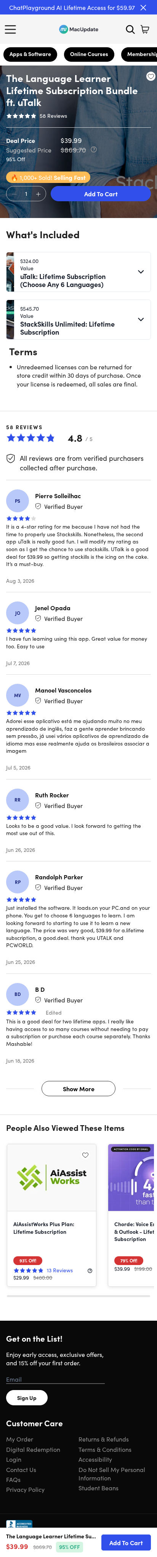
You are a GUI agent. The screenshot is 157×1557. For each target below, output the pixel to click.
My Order (19, 1439)
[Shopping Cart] (144, 29)
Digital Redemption (33, 1449)
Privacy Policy (25, 1489)
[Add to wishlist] (150, 76)
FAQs (13, 1479)
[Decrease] (14, 194)
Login (13, 1459)
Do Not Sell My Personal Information (111, 1473)
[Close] (143, 7)
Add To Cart (101, 193)
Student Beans (98, 1487)
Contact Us (21, 1469)
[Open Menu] (12, 29)
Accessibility (95, 1459)
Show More (79, 1088)
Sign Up (27, 1397)
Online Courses (89, 54)
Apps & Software (30, 54)
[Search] (130, 29)
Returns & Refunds (103, 1439)
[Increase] (38, 194)
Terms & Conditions (104, 1449)
